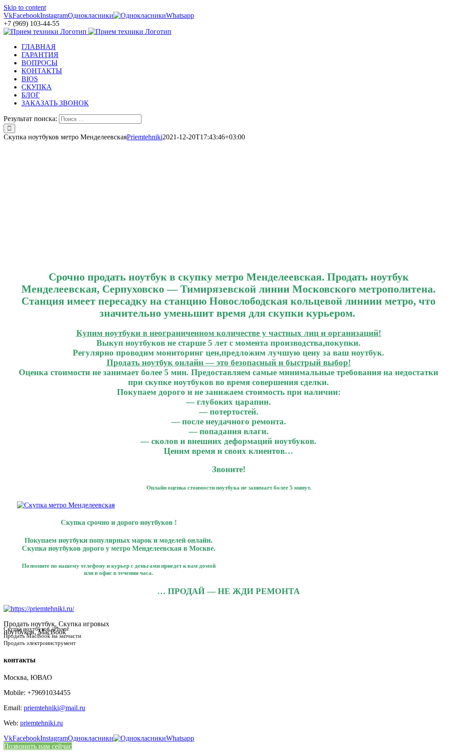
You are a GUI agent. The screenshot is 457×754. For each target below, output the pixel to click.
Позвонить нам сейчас (38, 746)
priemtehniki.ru (41, 723)
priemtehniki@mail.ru (54, 708)
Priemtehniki (144, 137)
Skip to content (25, 7)
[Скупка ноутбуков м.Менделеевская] (66, 505)
